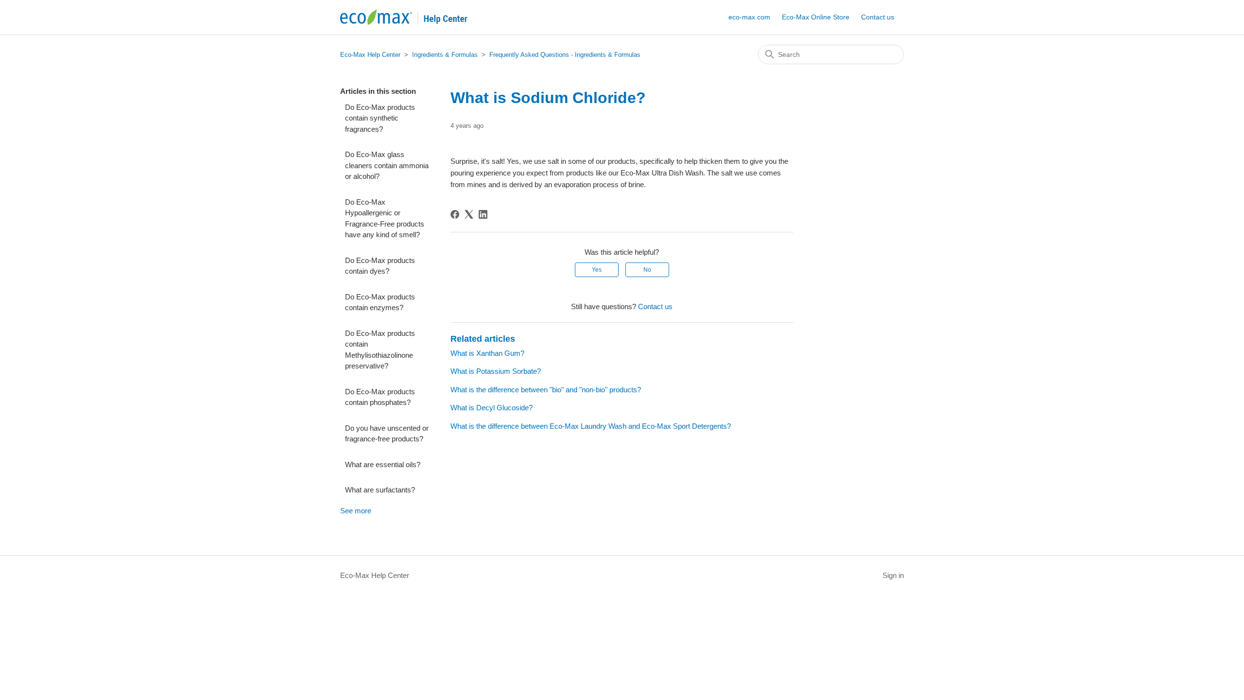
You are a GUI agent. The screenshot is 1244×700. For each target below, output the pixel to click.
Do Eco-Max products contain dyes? (380, 266)
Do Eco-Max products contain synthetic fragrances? (380, 118)
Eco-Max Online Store (815, 17)
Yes (597, 269)
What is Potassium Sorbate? (495, 371)
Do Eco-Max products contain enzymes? (380, 302)
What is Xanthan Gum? (487, 353)
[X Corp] (469, 214)
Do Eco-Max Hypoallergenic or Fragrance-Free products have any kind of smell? (384, 218)
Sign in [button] (893, 575)
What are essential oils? (382, 464)
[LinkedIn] (483, 214)
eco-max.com (749, 17)
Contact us (877, 17)
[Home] (415, 17)
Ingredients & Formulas (445, 54)
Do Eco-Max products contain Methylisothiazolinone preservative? (380, 349)
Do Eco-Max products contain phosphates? (380, 397)
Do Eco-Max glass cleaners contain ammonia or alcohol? (387, 165)
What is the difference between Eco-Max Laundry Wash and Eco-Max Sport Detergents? (590, 426)
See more (355, 511)
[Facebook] (454, 214)
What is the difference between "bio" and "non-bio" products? (545, 389)
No (647, 269)
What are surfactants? (380, 490)
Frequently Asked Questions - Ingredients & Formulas (564, 54)
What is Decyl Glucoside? (491, 407)
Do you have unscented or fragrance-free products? (387, 433)
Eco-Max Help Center (370, 54)
